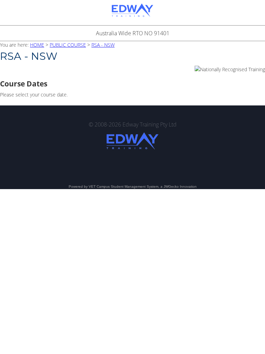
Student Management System (134, 186)
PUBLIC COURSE (68, 44)
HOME (37, 44)
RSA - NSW (103, 44)
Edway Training (132, 12)
